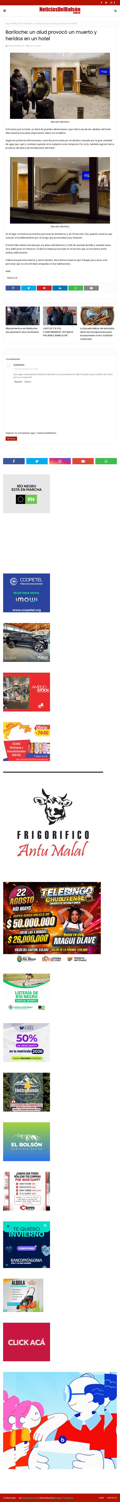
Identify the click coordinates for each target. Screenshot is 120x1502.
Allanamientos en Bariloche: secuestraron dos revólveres (22, 330)
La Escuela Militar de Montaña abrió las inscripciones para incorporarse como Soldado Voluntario (97, 334)
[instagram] (111, 2)
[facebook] (101, 2)
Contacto (112, 1498)
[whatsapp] (106, 461)
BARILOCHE (17, 23)
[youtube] (83, 461)
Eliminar (28, 382)
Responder (18, 382)
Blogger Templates (63, 1497)
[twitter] (106, 2)
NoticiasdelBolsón (16, 45)
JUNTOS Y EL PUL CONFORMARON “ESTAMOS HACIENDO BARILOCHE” (58, 332)
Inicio (8, 23)
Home (101, 1498)
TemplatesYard (30, 1497)
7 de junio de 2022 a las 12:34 (26, 369)
